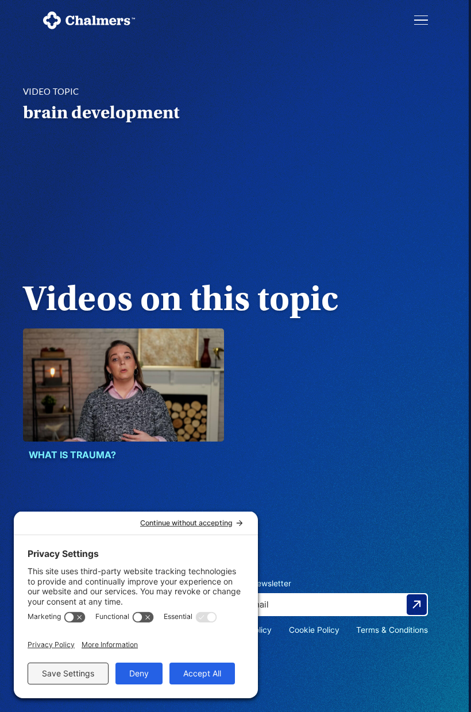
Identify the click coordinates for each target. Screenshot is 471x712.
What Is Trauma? (72, 455)
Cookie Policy (314, 630)
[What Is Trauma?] (123, 385)
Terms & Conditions (392, 630)
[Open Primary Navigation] (421, 20)
